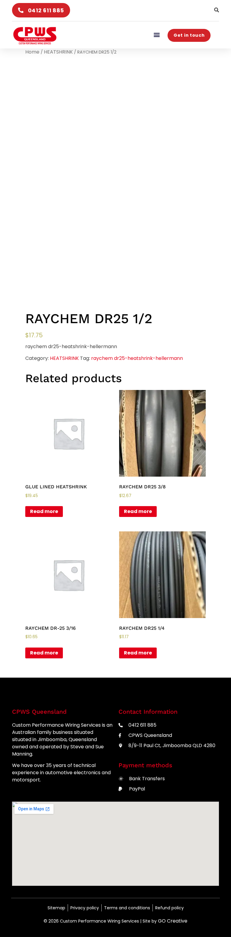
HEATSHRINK (58, 51)
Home (32, 51)
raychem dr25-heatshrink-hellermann (137, 358)
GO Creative (172, 920)
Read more (44, 511)
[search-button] (216, 10)
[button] (157, 34)
